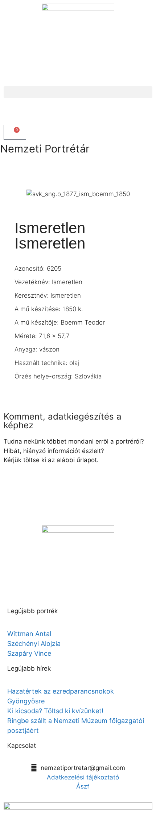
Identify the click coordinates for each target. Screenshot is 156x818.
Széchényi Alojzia (34, 643)
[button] (78, 92)
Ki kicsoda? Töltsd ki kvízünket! (55, 711)
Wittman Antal (30, 634)
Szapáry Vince (29, 653)
